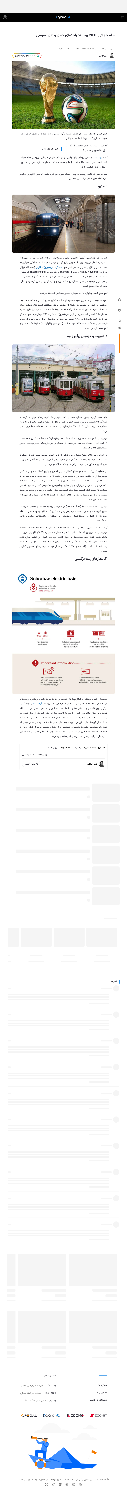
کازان (38, 267)
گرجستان (37, 704)
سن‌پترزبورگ (48, 267)
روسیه (98, 157)
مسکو (59, 267)
